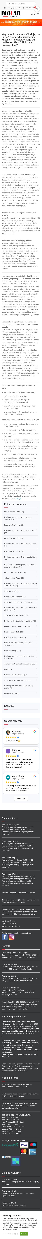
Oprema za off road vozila (15, 680)
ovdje (19, 498)
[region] (21, 22)
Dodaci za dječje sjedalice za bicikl (18, 621)
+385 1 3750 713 (31, 8)
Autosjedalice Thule (12, 578)
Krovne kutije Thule (12, 525)
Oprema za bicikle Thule (14, 615)
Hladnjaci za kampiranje (14, 597)
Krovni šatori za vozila (13, 572)
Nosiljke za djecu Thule (13, 637)
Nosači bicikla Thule (12, 551)
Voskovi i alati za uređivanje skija (17, 664)
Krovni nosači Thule (12, 512)
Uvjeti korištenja (8, 921)
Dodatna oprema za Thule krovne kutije (20, 530)
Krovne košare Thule (12, 538)
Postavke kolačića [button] (11, 1234)
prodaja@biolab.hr (14, 8)
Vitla (6, 669)
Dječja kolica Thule (12, 632)
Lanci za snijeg (10, 650)
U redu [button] (23, 1234)
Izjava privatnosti (9, 923)
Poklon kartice (10, 693)
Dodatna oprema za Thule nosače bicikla (20, 557)
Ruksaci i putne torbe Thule (15, 626)
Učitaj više (21, 798)
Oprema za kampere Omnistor (16, 602)
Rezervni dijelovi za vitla (14, 675)
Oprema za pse (10, 591)
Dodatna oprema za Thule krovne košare (21, 544)
